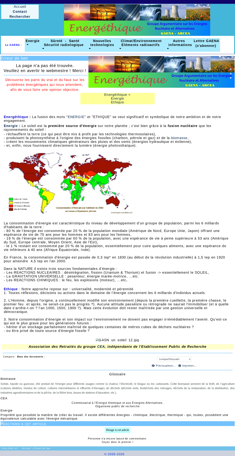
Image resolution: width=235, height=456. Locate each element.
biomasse (179, 138)
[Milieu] (231, 73)
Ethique (117, 102)
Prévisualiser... (166, 365)
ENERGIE (76, 117)
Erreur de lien (14, 58)
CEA (101, 346)
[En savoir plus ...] (138, 454)
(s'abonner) (204, 46)
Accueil (26, 448)
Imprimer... (188, 365)
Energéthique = (117, 95)
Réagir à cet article (117, 430)
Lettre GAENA (206, 41)
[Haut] (231, 69)
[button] (33, 43)
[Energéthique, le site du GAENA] (137, 20)
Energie (117, 98)
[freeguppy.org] (95, 454)
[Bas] (231, 78)
